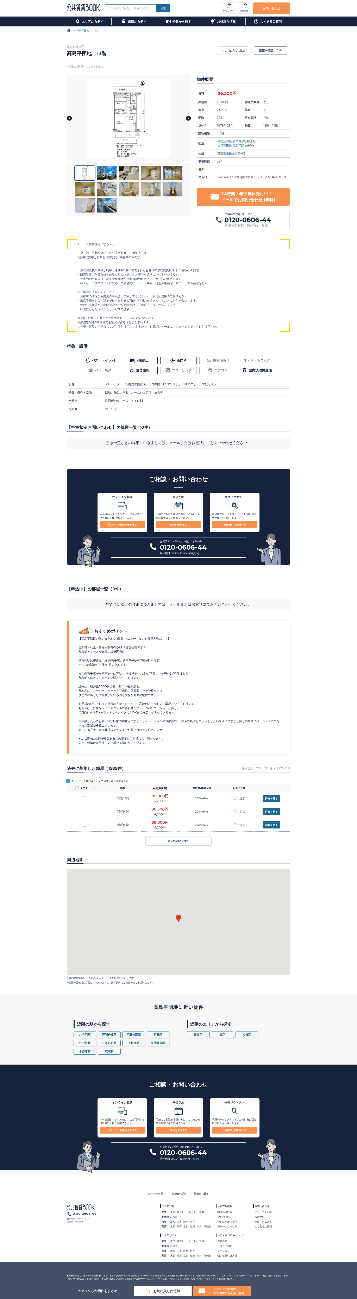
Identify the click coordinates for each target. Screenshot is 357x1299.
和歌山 (207, 1226)
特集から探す (201, 1193)
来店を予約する (178, 524)
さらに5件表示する (178, 841)
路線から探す (179, 1193)
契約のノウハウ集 (227, 1226)
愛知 (172, 1221)
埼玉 (195, 1211)
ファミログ (223, 1250)
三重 (179, 1221)
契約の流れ (223, 1216)
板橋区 (230, 153)
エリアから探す (156, 1193)
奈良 (199, 1226)
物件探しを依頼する (235, 524)
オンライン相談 (263, 1211)
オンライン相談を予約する (122, 524)
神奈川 (180, 1211)
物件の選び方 (224, 1211)
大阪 (172, 1226)
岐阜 (185, 1221)
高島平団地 (83, 30)
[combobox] (133, 8)
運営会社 (222, 1241)
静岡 (192, 1221)
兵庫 (179, 1226)
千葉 (188, 1211)
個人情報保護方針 (227, 1255)
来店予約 (259, 1216)
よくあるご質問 (263, 1226)
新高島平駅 (240, 141)
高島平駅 (238, 145)
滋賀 (192, 1226)
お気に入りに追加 (235, 50)
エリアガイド (169, 1235)
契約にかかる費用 (227, 1221)
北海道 (174, 1216)
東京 (172, 1211)
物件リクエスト (263, 1221)
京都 (185, 1226)
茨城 (201, 1211)
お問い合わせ (271, 8)
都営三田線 (224, 141)
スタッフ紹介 (224, 1245)
